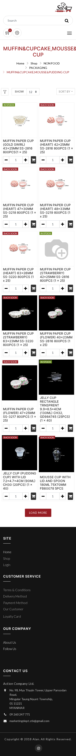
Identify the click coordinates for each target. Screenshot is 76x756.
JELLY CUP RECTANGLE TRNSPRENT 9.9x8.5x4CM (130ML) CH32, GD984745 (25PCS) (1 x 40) (55, 409)
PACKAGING (38, 67)
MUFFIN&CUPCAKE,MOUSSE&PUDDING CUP (38, 72)
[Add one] (25, 160)
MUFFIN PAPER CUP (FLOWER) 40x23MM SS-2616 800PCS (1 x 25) (56, 339)
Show (19, 91)
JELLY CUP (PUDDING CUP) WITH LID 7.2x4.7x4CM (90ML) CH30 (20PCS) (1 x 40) (19, 480)
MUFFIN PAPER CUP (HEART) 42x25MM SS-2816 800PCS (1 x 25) (56, 146)
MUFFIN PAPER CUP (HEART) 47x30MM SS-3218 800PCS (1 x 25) (19, 210)
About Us (9, 642)
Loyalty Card (12, 616)
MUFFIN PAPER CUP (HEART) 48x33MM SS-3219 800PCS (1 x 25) (55, 210)
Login (6, 565)
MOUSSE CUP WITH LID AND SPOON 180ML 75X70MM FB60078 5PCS (55, 482)
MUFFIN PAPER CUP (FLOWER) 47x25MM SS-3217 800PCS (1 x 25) (19, 414)
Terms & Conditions (17, 590)
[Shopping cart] (33, 160)
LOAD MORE (38, 512)
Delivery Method (15, 596)
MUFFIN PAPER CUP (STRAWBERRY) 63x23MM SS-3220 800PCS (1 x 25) (18, 339)
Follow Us (9, 649)
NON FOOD (52, 63)
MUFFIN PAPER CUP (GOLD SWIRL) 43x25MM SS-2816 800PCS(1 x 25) (18, 146)
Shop (34, 63)
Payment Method (15, 603)
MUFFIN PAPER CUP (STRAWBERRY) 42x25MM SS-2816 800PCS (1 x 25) (55, 275)
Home (20, 63)
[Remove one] (6, 160)
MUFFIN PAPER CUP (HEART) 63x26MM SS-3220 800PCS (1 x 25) (18, 275)
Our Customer (13, 609)
